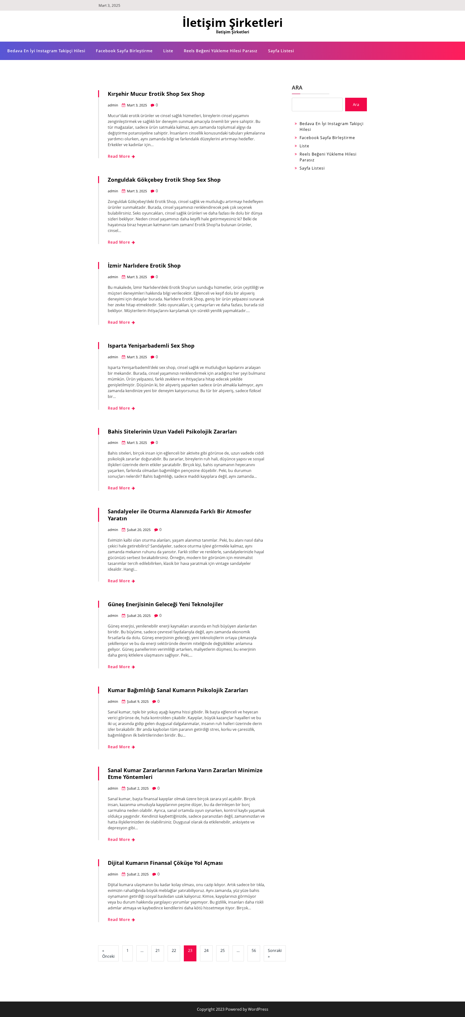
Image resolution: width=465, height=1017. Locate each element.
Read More (119, 156)
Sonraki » (275, 953)
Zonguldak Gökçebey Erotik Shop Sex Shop (164, 179)
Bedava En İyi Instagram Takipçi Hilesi (46, 50)
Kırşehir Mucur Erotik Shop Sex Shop (156, 93)
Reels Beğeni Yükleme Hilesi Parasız (220, 50)
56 (254, 950)
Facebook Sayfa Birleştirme (124, 50)
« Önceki (108, 953)
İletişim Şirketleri (232, 22)
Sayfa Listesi (281, 50)
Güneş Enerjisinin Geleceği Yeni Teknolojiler (165, 604)
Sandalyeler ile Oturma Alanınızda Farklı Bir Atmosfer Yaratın (179, 515)
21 (157, 950)
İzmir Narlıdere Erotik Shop (144, 265)
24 (206, 950)
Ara (297, 87)
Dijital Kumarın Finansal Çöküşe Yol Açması (165, 862)
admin (113, 105)
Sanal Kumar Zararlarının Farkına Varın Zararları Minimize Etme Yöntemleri (185, 773)
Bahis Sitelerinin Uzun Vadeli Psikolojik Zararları (172, 431)
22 (174, 950)
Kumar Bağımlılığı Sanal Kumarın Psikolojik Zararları (178, 690)
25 (222, 950)
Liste (168, 50)
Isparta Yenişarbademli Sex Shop (151, 345)
